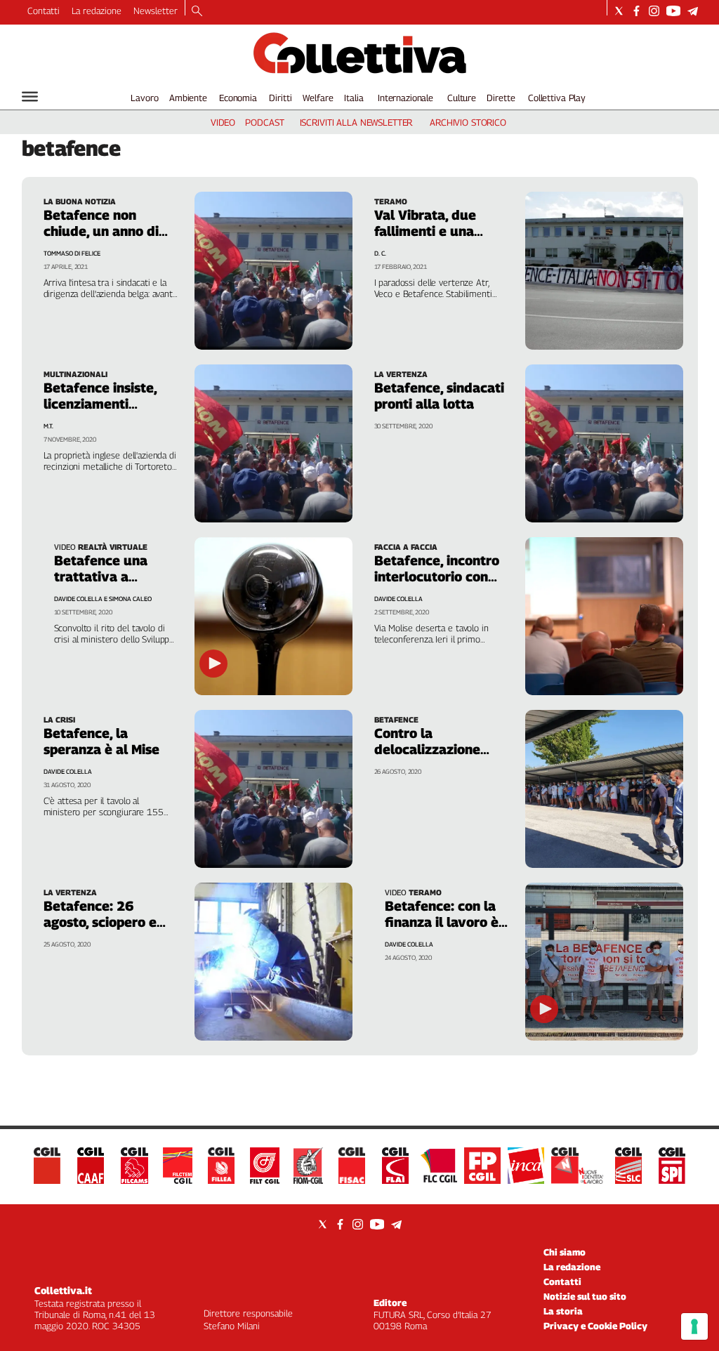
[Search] (197, 12)
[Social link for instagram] (654, 11)
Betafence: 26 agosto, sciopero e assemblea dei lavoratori (100, 930)
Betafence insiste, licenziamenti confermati (100, 404)
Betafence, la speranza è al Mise (101, 741)
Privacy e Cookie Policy (595, 1325)
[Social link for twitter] (619, 11)
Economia (238, 97)
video (223, 122)
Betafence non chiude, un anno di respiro (101, 231)
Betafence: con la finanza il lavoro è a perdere (447, 922)
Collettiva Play (557, 97)
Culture (461, 97)
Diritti (280, 97)
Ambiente (188, 97)
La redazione (96, 10)
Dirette (501, 97)
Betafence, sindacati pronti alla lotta (439, 395)
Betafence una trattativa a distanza (100, 576)
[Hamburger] (30, 96)
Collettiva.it (63, 1290)
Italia (353, 97)
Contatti (43, 10)
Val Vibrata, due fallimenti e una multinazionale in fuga (428, 239)
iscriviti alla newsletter (356, 122)
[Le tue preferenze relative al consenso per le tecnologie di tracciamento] (694, 1326)
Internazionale (405, 97)
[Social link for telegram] (692, 11)
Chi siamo (564, 1252)
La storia (563, 1311)
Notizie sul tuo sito (584, 1296)
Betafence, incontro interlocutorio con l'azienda (436, 576)
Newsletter (155, 10)
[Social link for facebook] (636, 11)
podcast (264, 122)
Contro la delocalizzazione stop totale (427, 749)
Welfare (318, 97)
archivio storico (468, 122)
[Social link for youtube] (673, 11)
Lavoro (144, 97)
